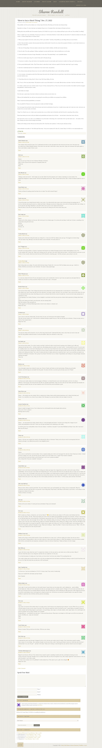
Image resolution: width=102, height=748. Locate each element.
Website (39, 694)
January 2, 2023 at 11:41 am (23, 248)
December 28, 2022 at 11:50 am (24, 501)
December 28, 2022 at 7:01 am (23, 512)
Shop (55, 1)
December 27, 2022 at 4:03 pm (23, 568)
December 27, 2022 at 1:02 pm (23, 602)
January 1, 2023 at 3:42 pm (23, 314)
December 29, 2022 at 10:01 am (24, 449)
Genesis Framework (75, 745)
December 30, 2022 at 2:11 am (23, 405)
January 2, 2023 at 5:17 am (23, 275)
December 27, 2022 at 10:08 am (24, 652)
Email (38, 692)
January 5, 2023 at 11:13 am (23, 156)
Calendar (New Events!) (67, 1)
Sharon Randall (51, 11)
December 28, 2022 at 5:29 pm (23, 467)
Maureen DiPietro (21, 733)
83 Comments (34, 22)
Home (18, 1)
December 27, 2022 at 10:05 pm (24, 535)
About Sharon (27, 1)
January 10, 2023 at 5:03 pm (23, 142)
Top (21, 745)
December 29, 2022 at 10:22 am (24, 437)
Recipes (80, 1)
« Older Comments (21, 668)
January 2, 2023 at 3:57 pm (23, 200)
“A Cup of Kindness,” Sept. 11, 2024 (34, 733)
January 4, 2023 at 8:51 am (23, 188)
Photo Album (46, 1)
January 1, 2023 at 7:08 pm (23, 288)
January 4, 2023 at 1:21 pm (23, 174)
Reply (19, 150)
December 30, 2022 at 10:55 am (24, 378)
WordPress (81, 745)
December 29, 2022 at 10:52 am (24, 420)
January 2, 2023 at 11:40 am (23, 262)
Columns (37, 1)
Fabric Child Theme (65, 745)
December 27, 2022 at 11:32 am (24, 638)
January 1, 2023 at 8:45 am (23, 330)
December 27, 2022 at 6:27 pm (23, 549)
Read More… (40, 705)
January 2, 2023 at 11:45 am (23, 235)
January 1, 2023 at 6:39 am (23, 343)
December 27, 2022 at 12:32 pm (24, 626)
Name (38, 689)
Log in (85, 745)
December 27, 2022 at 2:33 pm (23, 584)
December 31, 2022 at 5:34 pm (23, 365)
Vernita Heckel (21, 261)
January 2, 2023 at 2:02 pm (23, 216)
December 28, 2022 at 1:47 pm (23, 485)
